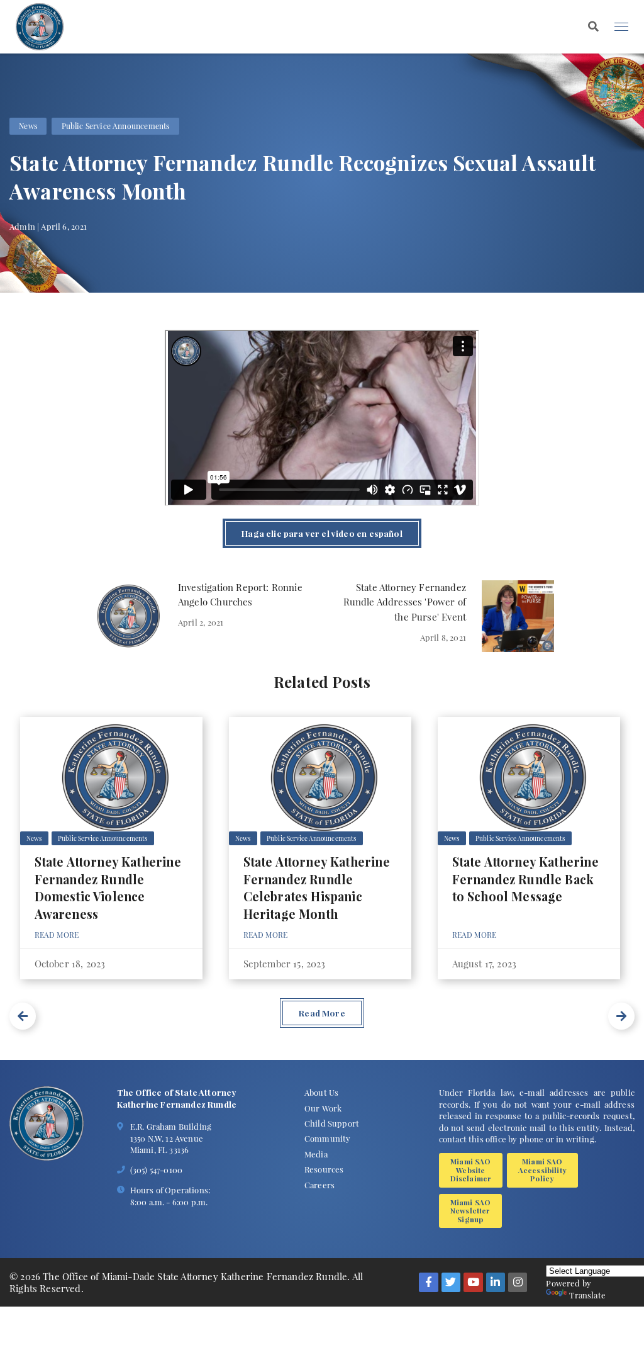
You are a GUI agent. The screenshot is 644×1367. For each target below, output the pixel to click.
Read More (57, 935)
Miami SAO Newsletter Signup (470, 1210)
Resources (324, 1168)
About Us (321, 1092)
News (28, 126)
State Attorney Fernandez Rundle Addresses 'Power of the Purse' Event (404, 602)
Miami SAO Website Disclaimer (471, 1169)
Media (316, 1153)
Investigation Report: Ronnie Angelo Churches (240, 595)
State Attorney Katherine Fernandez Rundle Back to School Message (525, 878)
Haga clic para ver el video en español (322, 533)
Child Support (331, 1122)
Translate (587, 1294)
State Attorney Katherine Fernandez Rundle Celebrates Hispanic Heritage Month (316, 887)
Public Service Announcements (116, 126)
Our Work (322, 1107)
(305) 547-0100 (156, 1169)
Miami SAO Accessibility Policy (542, 1169)
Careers (319, 1184)
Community (327, 1138)
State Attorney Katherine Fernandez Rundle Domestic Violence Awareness (108, 887)
